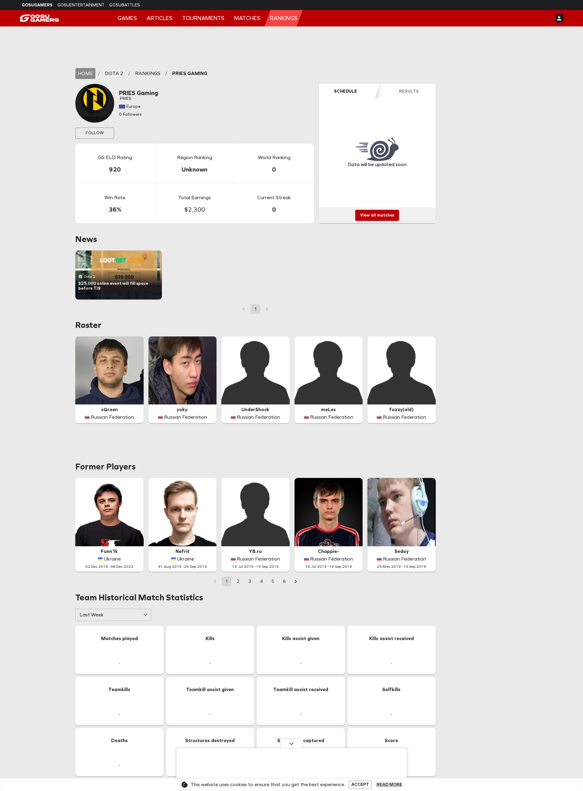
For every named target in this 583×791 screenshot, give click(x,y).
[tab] (345, 91)
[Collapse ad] (291, 743)
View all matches (377, 215)
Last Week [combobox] (92, 615)
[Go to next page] (296, 581)
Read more (389, 784)
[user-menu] (559, 18)
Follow (95, 132)
